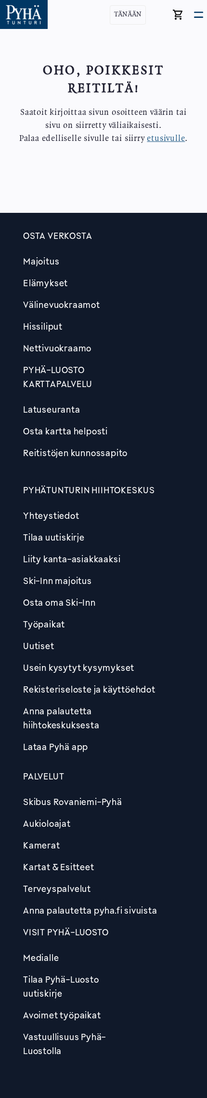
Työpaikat (44, 624)
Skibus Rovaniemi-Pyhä (72, 801)
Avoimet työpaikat (62, 1015)
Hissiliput (43, 326)
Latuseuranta (51, 409)
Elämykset (45, 283)
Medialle (41, 957)
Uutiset (38, 645)
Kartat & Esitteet (58, 867)
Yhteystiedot (51, 515)
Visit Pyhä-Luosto (66, 932)
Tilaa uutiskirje (54, 537)
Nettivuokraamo (57, 348)
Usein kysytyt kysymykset (78, 667)
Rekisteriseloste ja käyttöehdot (89, 689)
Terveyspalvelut (57, 888)
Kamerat (41, 845)
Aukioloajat (47, 823)
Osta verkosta (57, 235)
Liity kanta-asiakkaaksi (71, 559)
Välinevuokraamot (61, 304)
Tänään (128, 14)
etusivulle (166, 138)
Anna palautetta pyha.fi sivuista (90, 910)
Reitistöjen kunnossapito (75, 452)
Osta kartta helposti (65, 431)
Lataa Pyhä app (55, 746)
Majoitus (41, 261)
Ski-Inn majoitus (57, 580)
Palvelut (43, 776)
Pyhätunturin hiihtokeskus (89, 490)
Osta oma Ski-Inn (59, 602)
